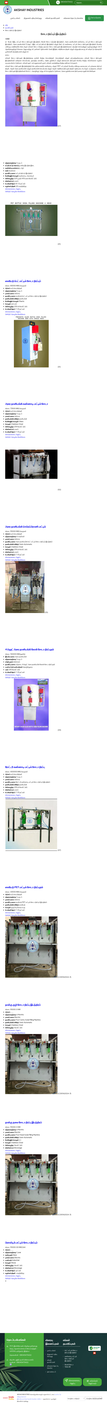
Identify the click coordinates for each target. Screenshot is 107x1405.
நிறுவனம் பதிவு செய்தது (33, 18)
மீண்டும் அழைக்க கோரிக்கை (15, 191)
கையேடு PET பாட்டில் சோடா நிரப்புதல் (24, 887)
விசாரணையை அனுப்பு (13, 189)
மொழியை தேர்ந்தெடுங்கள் (94, 1398)
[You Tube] (6, 3)
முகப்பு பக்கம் (15, 18)
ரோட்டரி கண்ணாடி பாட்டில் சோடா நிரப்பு (25, 766)
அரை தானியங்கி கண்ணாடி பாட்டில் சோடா (26, 403)
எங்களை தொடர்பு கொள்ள (73, 18)
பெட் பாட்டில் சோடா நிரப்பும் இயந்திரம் (71, 1351)
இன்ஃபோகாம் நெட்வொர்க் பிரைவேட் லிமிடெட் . (30, 1399)
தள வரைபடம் (51, 1372)
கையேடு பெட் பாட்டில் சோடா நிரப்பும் (23, 280)
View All (67, 1367)
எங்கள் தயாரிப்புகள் (52, 18)
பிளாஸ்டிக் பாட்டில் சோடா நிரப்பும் (21, 1242)
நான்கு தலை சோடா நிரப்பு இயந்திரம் (23, 1122)
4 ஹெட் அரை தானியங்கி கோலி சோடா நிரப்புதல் (29, 649)
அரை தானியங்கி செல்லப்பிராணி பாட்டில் (25, 526)
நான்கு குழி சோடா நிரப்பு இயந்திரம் (23, 1004)
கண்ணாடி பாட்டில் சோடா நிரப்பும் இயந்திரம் (71, 1358)
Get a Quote (95, 18)
